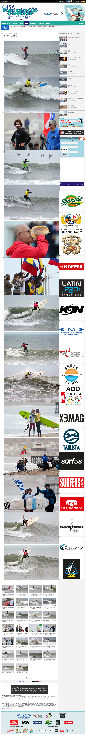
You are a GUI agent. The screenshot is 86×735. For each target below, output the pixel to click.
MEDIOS (48, 23)
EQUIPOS (41, 23)
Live (8, 23)
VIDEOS (21, 23)
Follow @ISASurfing (78, 184)
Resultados (33, 23)
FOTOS (26, 23)
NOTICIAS (14, 23)
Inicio (4, 23)
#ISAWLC (81, 23)
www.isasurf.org (9, 708)
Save (41, 681)
